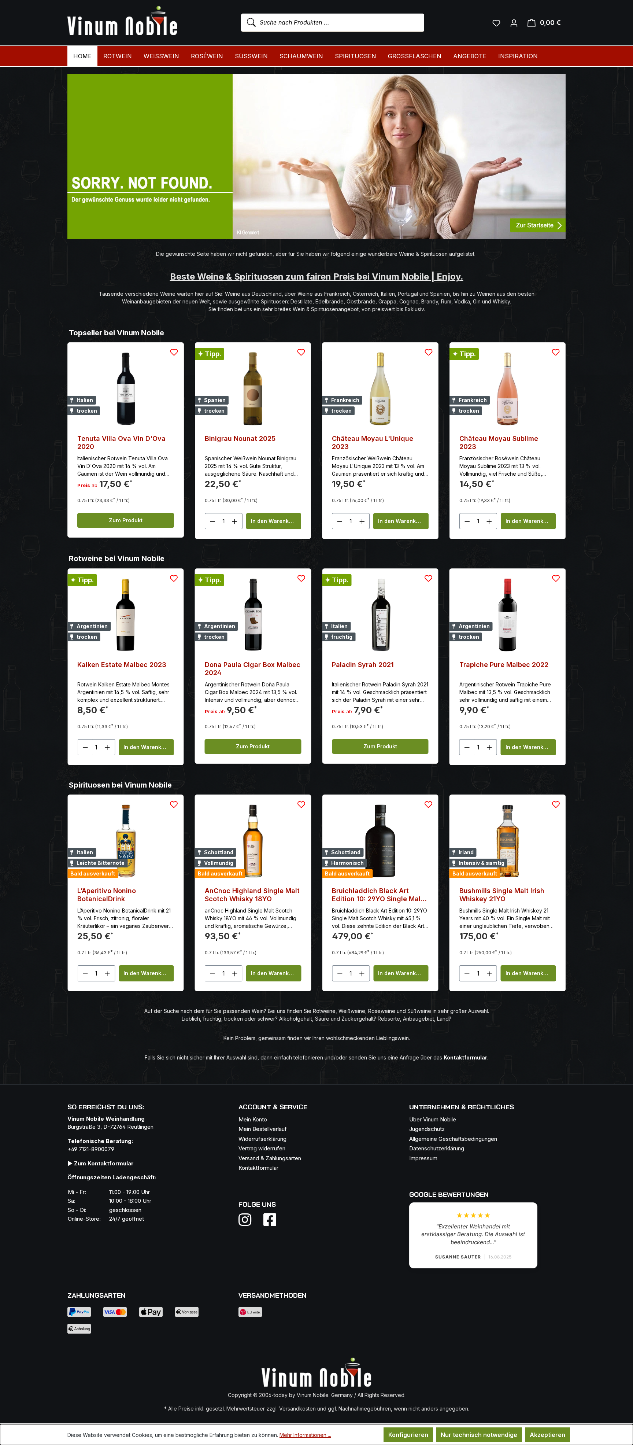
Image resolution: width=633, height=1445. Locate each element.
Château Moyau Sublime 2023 (498, 442)
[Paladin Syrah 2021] (253, 615)
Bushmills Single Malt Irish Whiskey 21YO (374, 895)
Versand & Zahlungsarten (269, 1158)
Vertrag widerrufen (261, 1148)
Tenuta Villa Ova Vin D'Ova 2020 (121, 442)
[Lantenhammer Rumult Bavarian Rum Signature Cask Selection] (507, 841)
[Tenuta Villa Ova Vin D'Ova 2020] (125, 388)
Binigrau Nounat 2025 (240, 438)
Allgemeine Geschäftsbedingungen (453, 1138)
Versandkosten (297, 1408)
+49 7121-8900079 (90, 1149)
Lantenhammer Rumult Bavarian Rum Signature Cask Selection (507, 895)
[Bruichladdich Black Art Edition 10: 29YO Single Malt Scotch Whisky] (253, 841)
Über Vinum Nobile (432, 1119)
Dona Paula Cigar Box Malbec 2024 (125, 669)
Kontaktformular (258, 1167)
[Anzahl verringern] (212, 521)
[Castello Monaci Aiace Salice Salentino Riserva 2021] (507, 615)
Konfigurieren (408, 1434)
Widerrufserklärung (262, 1138)
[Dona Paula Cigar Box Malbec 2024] (125, 615)
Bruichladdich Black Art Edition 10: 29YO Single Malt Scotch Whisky (250, 895)
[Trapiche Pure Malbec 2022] (380, 615)
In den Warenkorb (274, 521)
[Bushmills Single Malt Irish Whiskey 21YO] (380, 841)
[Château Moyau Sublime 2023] (507, 388)
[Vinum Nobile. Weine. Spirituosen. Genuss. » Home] (122, 21)
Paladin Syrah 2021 (236, 664)
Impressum (423, 1158)
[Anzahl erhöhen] (235, 521)
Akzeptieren (547, 1434)
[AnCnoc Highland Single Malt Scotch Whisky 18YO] (125, 841)
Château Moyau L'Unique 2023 (372, 442)
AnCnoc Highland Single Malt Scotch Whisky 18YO (124, 895)
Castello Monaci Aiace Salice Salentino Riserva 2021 (506, 669)
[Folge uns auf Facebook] (268, 1219)
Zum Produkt (125, 520)
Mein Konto (252, 1119)
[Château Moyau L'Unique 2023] (380, 388)
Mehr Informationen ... (305, 1435)
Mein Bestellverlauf (262, 1128)
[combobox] (332, 23)
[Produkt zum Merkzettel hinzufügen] (174, 352)
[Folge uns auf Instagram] (249, 1219)
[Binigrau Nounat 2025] (253, 388)
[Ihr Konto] (514, 22)
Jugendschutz (427, 1128)
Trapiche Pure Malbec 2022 (376, 664)
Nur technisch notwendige (479, 1434)
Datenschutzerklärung (436, 1148)
